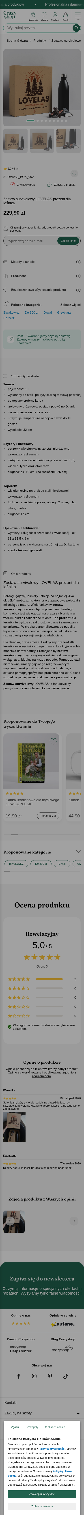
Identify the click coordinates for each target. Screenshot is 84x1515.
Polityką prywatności (52, 1448)
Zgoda (15, 1427)
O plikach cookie (55, 1427)
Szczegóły (32, 1427)
